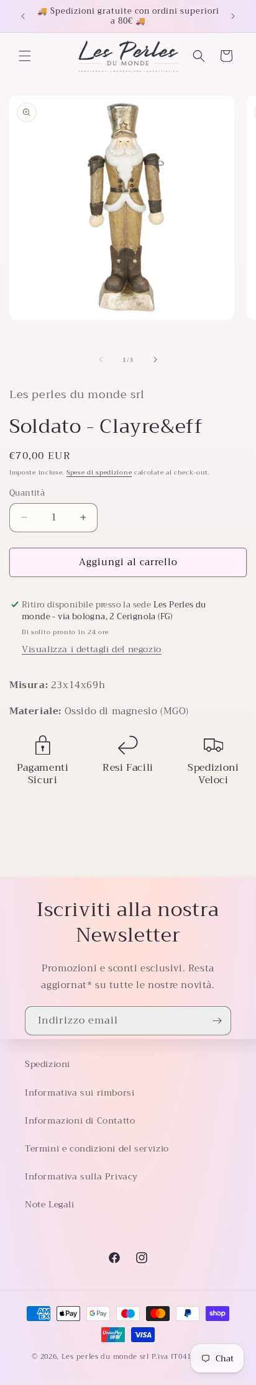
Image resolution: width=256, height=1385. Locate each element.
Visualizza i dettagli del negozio (92, 649)
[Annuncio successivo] (233, 16)
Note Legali (50, 1204)
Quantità (27, 493)
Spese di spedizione (99, 472)
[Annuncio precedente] (23, 16)
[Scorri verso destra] (155, 359)
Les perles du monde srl (105, 1357)
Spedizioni (47, 1063)
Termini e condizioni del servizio (97, 1148)
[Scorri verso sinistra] (100, 359)
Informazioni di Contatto (80, 1120)
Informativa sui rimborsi (79, 1092)
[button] (25, 56)
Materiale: (37, 711)
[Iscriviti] (217, 1020)
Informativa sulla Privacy (81, 1176)
